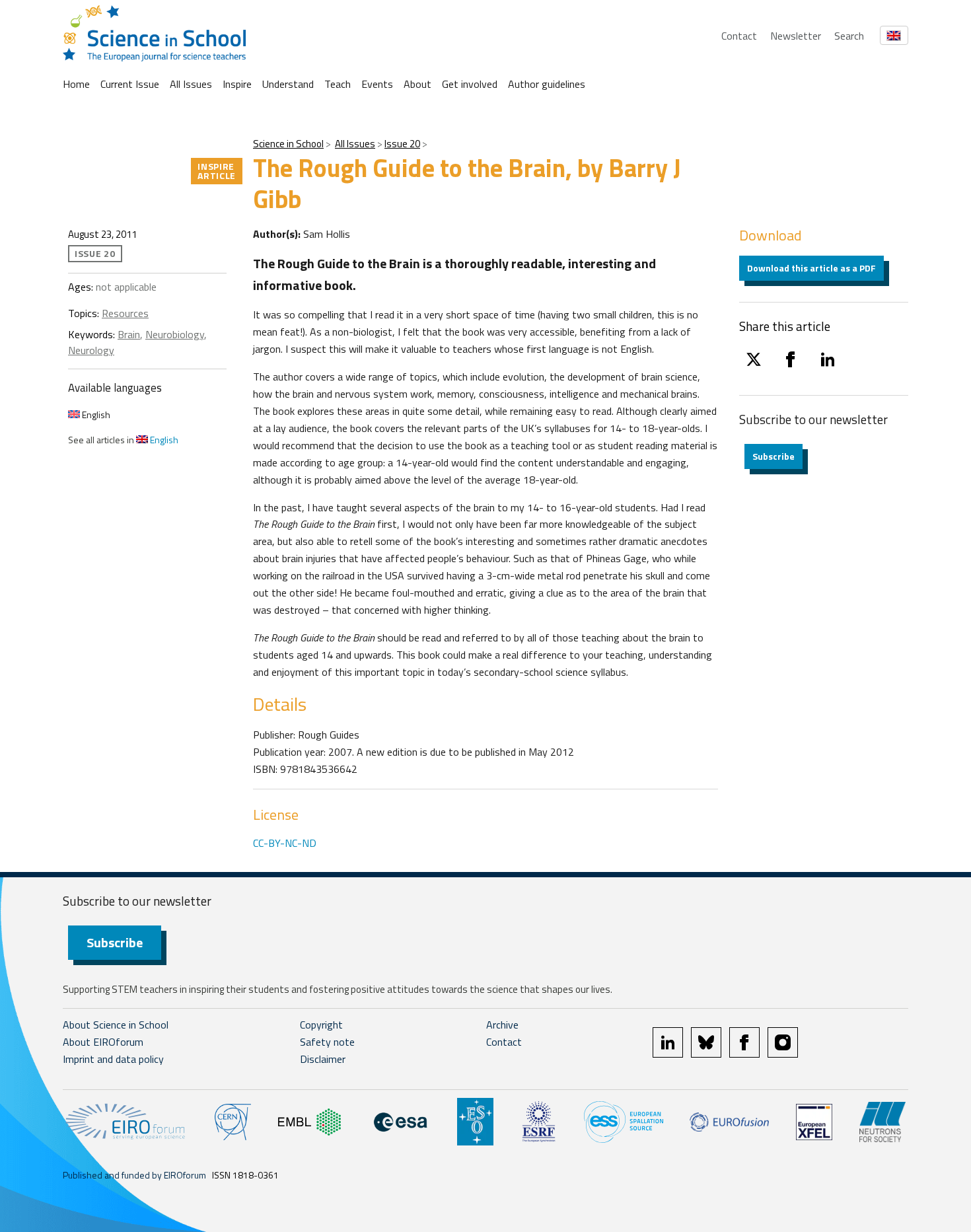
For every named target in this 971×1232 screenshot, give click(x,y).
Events (377, 84)
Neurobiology (174, 334)
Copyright (321, 1025)
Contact (739, 36)
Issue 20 (402, 143)
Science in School (288, 143)
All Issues (191, 84)
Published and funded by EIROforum (134, 1175)
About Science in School (115, 1025)
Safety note (327, 1042)
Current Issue (129, 84)
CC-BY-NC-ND (284, 843)
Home (76, 84)
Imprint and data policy (113, 1059)
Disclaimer (322, 1059)
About (417, 84)
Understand (288, 84)
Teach (337, 84)
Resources (125, 313)
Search (849, 36)
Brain (129, 334)
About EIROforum (103, 1042)
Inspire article (217, 170)
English (95, 414)
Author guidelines (546, 84)
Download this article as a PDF (811, 268)
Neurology (91, 350)
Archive (502, 1025)
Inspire (237, 84)
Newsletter (795, 36)
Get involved (469, 84)
